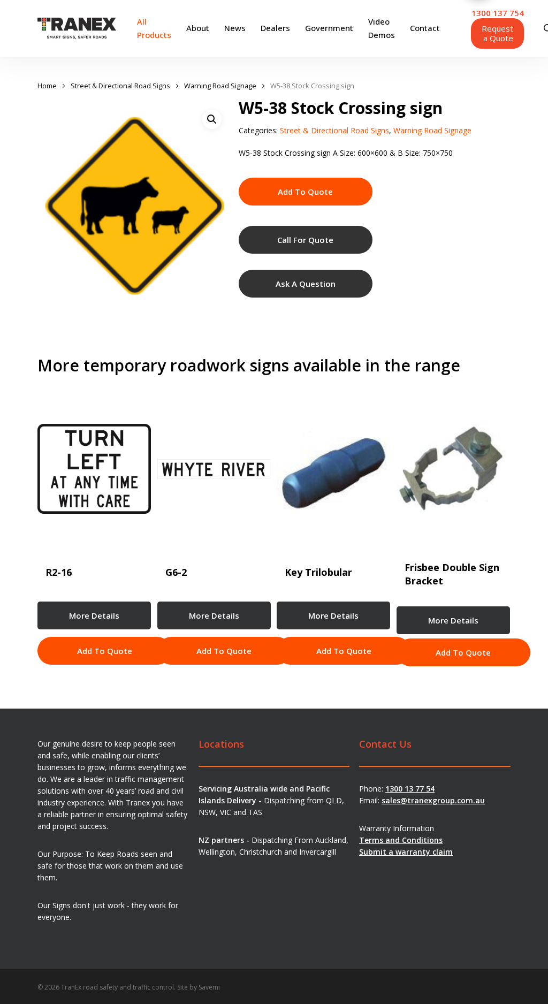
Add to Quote (305, 191)
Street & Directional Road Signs (120, 85)
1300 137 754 (497, 13)
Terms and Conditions (401, 840)
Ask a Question (306, 283)
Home (47, 85)
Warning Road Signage (220, 85)
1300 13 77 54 (410, 789)
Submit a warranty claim (406, 852)
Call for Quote (305, 239)
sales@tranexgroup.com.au (433, 800)
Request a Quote (497, 33)
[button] (212, 119)
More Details (94, 615)
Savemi (209, 987)
